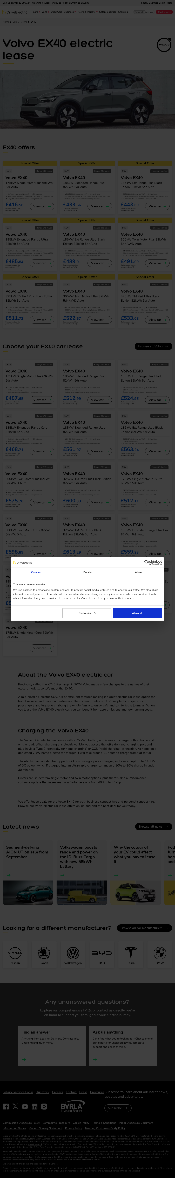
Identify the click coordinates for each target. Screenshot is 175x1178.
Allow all (137, 612)
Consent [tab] (36, 572)
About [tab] (139, 572)
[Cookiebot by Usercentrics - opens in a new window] (147, 562)
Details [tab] (87, 572)
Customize (85, 612)
